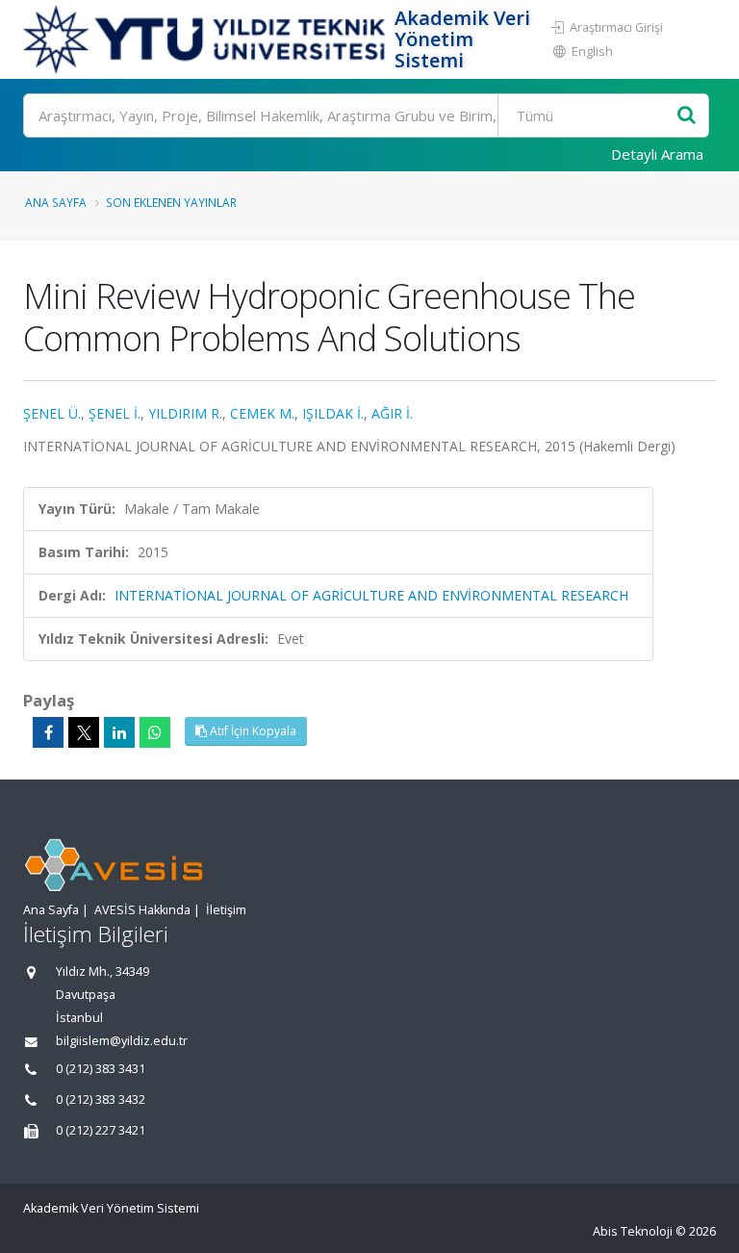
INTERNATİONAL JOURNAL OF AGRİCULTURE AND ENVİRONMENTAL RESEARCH (371, 595)
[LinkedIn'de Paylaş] (119, 732)
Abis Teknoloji (633, 1231)
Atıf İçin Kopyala (251, 731)
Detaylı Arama (657, 154)
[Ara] (686, 116)
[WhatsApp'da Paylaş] (155, 732)
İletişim (226, 910)
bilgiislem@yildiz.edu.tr (122, 1041)
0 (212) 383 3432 (100, 1099)
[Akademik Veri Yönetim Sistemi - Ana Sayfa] (206, 39)
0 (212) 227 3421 (100, 1130)
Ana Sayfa (56, 202)
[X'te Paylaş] (83, 732)
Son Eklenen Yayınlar (171, 202)
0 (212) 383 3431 (100, 1069)
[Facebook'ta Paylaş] (48, 732)
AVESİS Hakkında (142, 910)
